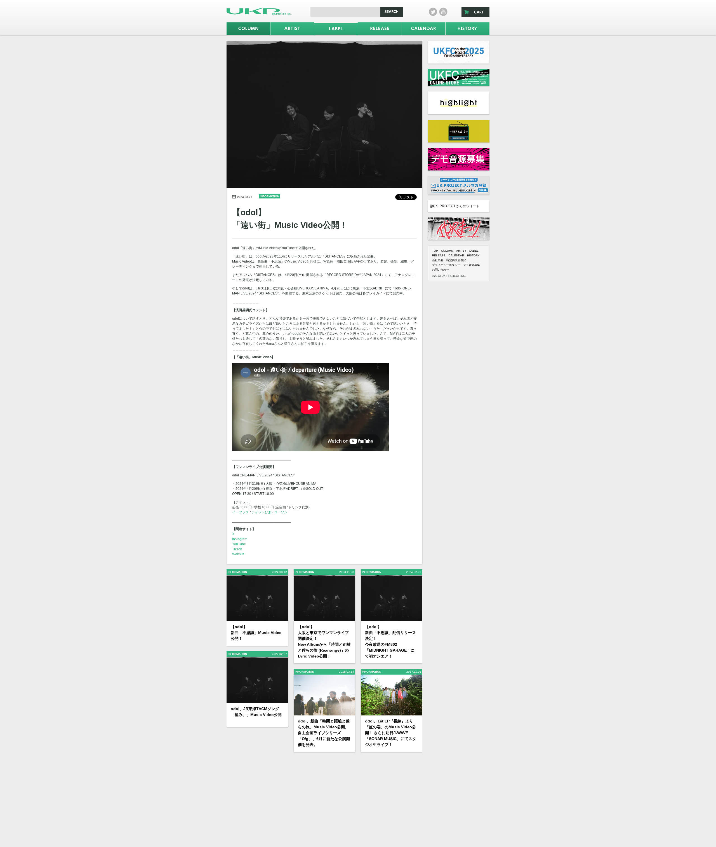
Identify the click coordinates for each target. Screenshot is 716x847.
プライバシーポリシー (446, 264)
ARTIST (461, 250)
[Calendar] (424, 28)
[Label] (336, 29)
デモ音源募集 (471, 264)
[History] (467, 28)
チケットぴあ (261, 512)
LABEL (474, 250)
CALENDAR (456, 255)
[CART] (475, 12)
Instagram (239, 539)
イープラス (240, 512)
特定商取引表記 (456, 260)
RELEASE (439, 255)
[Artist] (292, 28)
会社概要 (437, 260)
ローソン (281, 512)
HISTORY (473, 255)
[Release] (380, 28)
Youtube (443, 12)
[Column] (248, 28)
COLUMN (447, 250)
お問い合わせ (440, 269)
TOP (435, 250)
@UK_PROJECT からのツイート (455, 206)
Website (238, 554)
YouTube (239, 544)
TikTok (237, 549)
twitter (433, 12)
